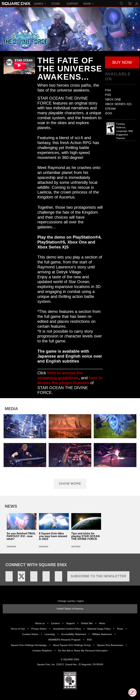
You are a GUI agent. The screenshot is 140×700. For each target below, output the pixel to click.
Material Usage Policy (99, 628)
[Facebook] (9, 576)
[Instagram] (58, 576)
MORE (87, 3)
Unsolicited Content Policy (67, 628)
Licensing (50, 634)
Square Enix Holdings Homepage (29, 645)
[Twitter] (21, 576)
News (102, 623)
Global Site (87, 623)
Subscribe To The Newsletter (98, 576)
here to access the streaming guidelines (60, 375)
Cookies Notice (30, 634)
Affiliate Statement (102, 634)
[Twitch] (46, 576)
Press (120, 628)
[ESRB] (70, 680)
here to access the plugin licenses (69, 380)
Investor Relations (42, 650)
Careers (55, 623)
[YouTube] (33, 576)
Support (70, 623)
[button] (122, 62)
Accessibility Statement (73, 634)
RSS (89, 639)
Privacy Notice (39, 628)
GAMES (38, 3)
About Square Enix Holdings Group (72, 645)
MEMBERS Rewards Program (64, 639)
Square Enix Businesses (110, 645)
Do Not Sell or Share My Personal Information (83, 650)
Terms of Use (18, 628)
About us (40, 623)
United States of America (70, 608)
